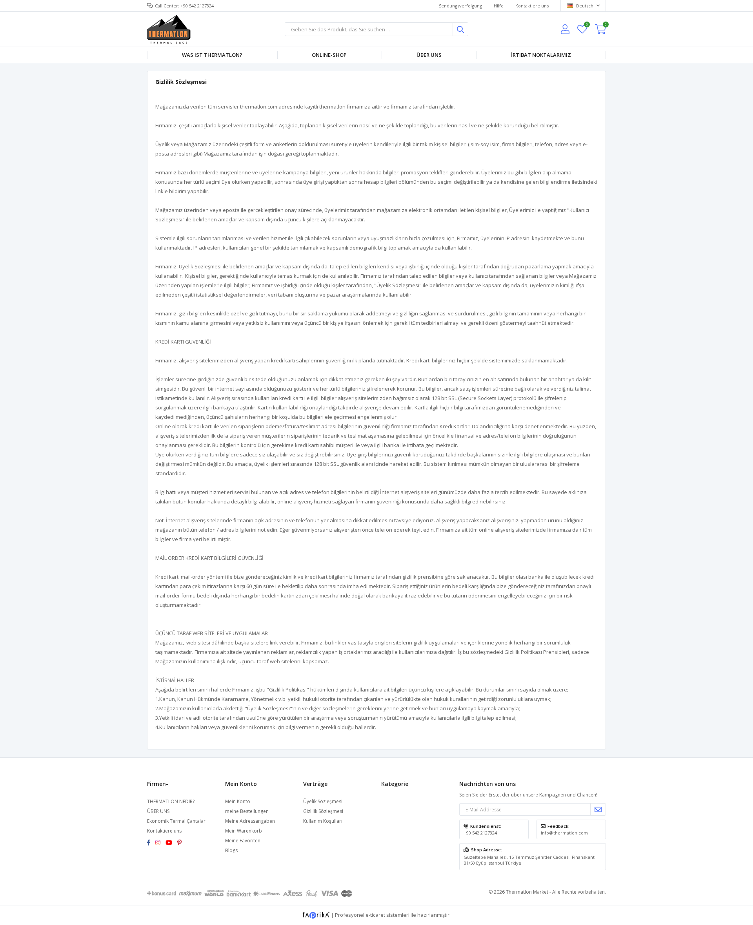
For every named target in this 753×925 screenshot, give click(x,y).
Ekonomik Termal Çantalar (176, 821)
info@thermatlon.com (564, 833)
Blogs (231, 850)
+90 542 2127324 (480, 833)
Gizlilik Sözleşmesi (323, 811)
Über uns (429, 54)
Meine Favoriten (586, 25)
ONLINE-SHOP (329, 54)
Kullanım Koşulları (322, 821)
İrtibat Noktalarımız (541, 54)
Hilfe (499, 6)
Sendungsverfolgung (460, 6)
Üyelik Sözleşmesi (322, 801)
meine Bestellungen (247, 811)
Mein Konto (237, 801)
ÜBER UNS (158, 811)
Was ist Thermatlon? (212, 54)
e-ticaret (375, 914)
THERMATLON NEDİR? (171, 801)
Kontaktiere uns (532, 6)
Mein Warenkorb (243, 830)
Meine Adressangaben (250, 821)
